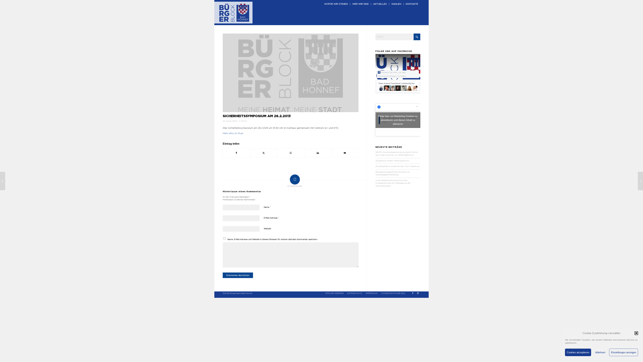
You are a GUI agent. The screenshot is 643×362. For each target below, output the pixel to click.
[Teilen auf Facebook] (236, 153)
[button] (636, 333)
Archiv (244, 121)
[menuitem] (336, 12)
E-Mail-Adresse (271, 218)
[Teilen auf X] (263, 153)
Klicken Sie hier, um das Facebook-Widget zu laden (392, 74)
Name (267, 207)
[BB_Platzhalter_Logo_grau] (291, 73)
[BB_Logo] (234, 12)
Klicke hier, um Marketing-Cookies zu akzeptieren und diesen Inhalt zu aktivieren (397, 120)
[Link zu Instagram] (417, 293)
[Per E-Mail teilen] (345, 153)
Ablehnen (600, 352)
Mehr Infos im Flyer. (233, 133)
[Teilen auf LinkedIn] (317, 153)
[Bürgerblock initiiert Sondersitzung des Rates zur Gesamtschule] (640, 181)
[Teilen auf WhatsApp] (290, 153)
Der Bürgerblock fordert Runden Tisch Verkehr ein (397, 166)
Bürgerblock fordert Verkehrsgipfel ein (392, 161)
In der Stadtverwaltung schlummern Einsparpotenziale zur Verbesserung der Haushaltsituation (392, 183)
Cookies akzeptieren (578, 352)
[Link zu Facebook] (412, 293)
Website (267, 229)
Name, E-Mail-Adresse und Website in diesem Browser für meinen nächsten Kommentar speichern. (272, 239)
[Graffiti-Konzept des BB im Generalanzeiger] (2, 181)
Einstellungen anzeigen (623, 352)
